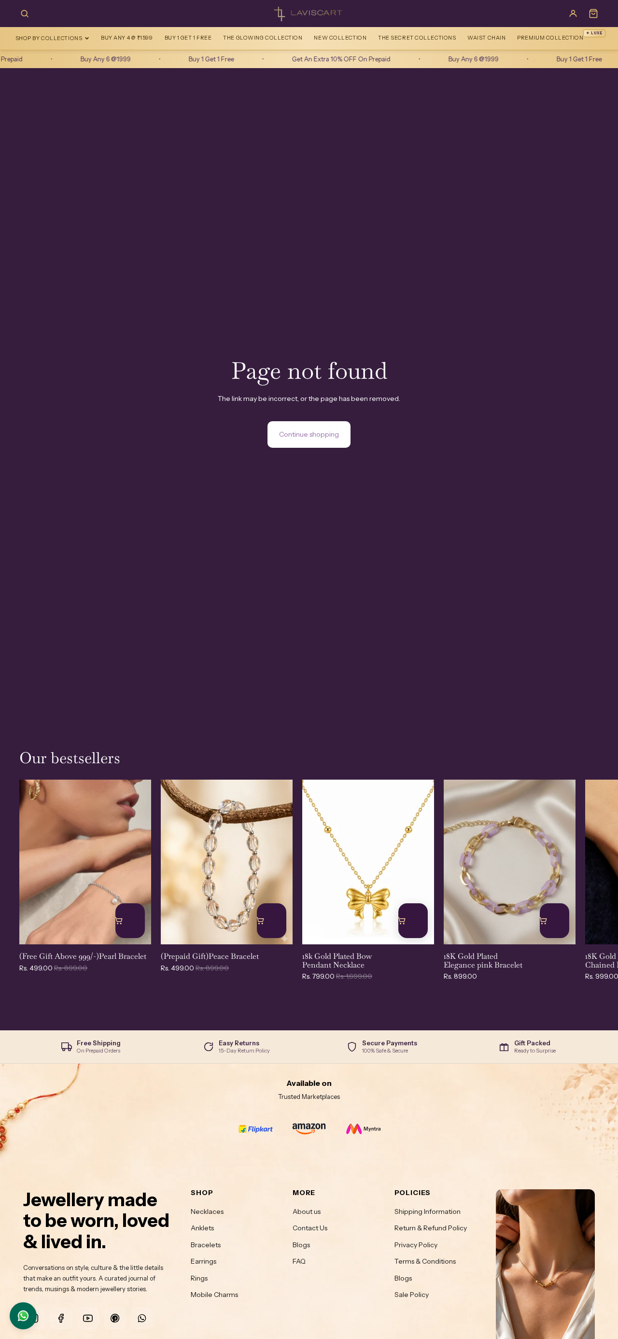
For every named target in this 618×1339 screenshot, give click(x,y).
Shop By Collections (48, 38)
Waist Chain (486, 37)
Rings (199, 1278)
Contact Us (310, 1228)
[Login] (573, 13)
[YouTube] (87, 1318)
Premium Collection (560, 36)
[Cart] (593, 13)
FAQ (299, 1261)
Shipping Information (427, 1211)
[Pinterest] (115, 1318)
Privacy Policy (415, 1244)
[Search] (24, 13)
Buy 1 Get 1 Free (188, 37)
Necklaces (207, 1211)
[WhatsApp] (142, 1318)
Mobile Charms (214, 1294)
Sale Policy (411, 1294)
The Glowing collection (262, 37)
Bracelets (206, 1244)
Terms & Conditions (425, 1261)
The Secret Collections (417, 37)
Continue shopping (309, 434)
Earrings (203, 1261)
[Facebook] (60, 1318)
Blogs (301, 1244)
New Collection (340, 37)
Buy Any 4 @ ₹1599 (127, 37)
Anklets (202, 1228)
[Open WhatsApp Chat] (23, 1315)
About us (307, 1211)
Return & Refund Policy (430, 1228)
